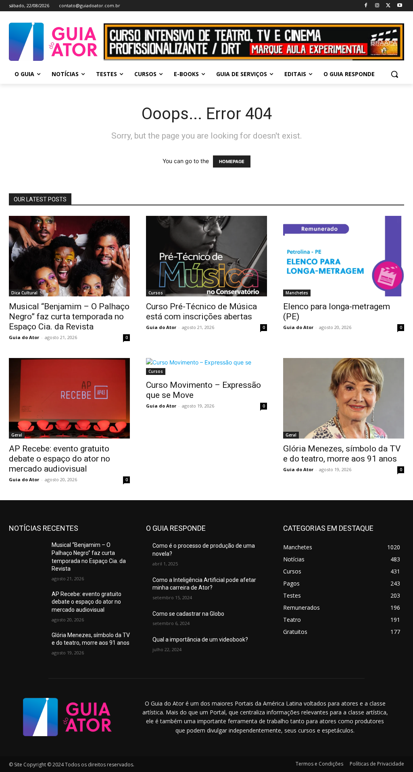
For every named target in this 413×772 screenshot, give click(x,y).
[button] (394, 74)
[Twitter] (388, 5)
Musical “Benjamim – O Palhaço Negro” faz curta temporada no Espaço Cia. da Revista (69, 316)
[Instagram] (377, 5)
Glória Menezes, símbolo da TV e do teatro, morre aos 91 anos (341, 454)
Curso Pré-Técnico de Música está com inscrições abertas (201, 311)
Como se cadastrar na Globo (188, 614)
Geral (16, 435)
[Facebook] (366, 5)
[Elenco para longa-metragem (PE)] (343, 256)
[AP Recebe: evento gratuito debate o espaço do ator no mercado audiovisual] (69, 398)
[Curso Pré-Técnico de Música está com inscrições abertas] (206, 256)
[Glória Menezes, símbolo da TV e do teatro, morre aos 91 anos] (343, 398)
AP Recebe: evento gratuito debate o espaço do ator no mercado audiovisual (59, 459)
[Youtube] (399, 5)
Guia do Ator (24, 337)
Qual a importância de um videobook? (200, 639)
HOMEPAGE (231, 161)
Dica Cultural (24, 293)
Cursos (155, 293)
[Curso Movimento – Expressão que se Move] (206, 366)
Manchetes (297, 293)
